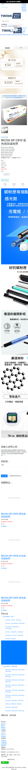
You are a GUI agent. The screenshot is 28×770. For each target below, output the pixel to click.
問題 (2, 465)
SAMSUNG (22, 34)
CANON (7, 34)
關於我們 (3, 721)
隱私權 (3, 725)
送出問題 (4, 476)
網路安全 (3, 727)
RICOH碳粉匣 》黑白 (8, 616)
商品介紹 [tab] (5, 184)
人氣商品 (9, 26)
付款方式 (3, 735)
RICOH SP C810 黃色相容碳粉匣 (13, 599)
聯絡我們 (24, 9)
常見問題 (24, 5)
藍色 (7, 180)
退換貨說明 (4, 744)
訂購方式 (3, 733)
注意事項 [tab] (22, 184)
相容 (3, 180)
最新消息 (24, 7)
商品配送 (3, 736)
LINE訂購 (24, 11)
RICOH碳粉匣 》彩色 (8, 642)
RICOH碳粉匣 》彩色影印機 (10, 666)
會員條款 (3, 729)
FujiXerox (17, 34)
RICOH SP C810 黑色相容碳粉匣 (13, 515)
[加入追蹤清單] (26, 135)
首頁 (3, 4)
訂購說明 (24, 4)
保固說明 (3, 740)
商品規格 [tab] (14, 184)
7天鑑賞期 (3, 742)
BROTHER (12, 34)
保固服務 (3, 738)
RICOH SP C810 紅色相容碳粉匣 (13, 557)
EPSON (3, 34)
